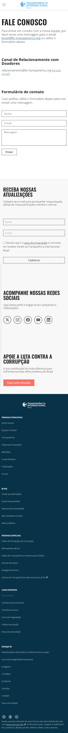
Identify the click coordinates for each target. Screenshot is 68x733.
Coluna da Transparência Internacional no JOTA (23, 577)
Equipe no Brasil (9, 430)
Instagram (6, 666)
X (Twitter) (6, 673)
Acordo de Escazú (10, 562)
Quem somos (8, 422)
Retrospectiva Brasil (11, 548)
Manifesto (6, 452)
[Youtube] (38, 320)
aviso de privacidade (35, 243)
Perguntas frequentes (12, 444)
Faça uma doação (10, 703)
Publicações (7, 466)
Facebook (6, 681)
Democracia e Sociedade (13, 508)
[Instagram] (18, 320)
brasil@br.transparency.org (21, 38)
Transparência (8, 437)
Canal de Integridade (11, 617)
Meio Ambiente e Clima (12, 515)
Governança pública (11, 501)
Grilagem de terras (10, 570)
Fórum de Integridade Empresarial (17, 659)
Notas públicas (8, 523)
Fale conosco (8, 595)
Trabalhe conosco (10, 610)
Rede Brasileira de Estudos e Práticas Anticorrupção (25, 652)
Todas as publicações (11, 494)
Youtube (5, 688)
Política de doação (10, 624)
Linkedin (5, 695)
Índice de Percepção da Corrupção (18, 541)
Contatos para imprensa (13, 602)
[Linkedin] (48, 320)
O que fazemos (8, 459)
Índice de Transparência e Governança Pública (23, 555)
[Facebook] (28, 320)
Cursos (5, 473)
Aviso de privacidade (11, 631)
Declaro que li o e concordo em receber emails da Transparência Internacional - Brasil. (32, 246)
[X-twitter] (7, 320)
